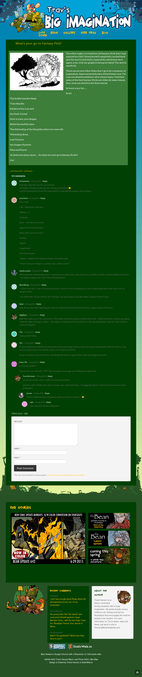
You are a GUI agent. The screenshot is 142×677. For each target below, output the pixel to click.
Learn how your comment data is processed (65, 475)
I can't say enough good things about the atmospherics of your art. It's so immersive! (68, 601)
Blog (105, 32)
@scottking (24, 285)
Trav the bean (29, 376)
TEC (20, 343)
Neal (21, 304)
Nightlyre (23, 315)
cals (31, 402)
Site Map (94, 659)
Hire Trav (88, 32)
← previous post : (16, 171)
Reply (45, 181)
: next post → (28, 171)
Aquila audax (25, 271)
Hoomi (29, 393)
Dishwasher (24, 181)
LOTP (42, 32)
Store (43, 35)
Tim (20, 332)
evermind (23, 198)
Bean (54, 32)
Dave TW (23, 362)
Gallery (70, 32)
